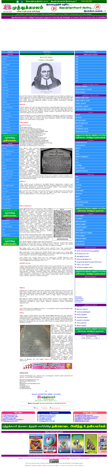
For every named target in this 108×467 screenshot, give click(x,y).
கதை (3, 76)
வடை (3, 182)
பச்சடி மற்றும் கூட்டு (6, 159)
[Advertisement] (54, 35)
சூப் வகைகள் (5, 191)
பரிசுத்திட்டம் (5, 133)
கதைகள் (90, 112)
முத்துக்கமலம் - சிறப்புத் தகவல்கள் (90, 95)
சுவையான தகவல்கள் (7, 107)
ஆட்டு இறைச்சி (5, 220)
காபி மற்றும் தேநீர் (6, 199)
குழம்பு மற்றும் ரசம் (6, 154)
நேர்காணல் (4, 73)
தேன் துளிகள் (5, 118)
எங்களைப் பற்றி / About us (32, 14)
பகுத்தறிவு (4, 67)
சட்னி (3, 162)
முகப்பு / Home (20, 14)
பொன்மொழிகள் (6, 64)
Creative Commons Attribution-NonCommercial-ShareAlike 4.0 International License (61, 463)
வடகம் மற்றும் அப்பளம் (7, 174)
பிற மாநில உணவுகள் (7, 205)
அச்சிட (37, 408)
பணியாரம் (4, 188)
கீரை (3, 156)
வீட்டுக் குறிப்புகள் (6, 208)
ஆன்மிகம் (4, 59)
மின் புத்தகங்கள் (6, 113)
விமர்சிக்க (45, 408)
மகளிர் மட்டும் (5, 96)
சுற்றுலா (4, 110)
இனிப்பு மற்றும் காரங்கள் (8, 145)
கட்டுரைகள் (90, 140)
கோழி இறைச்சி (5, 223)
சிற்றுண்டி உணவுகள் (7, 176)
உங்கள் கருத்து (66, 455)
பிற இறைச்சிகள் (6, 235)
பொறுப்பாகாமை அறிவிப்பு (53, 465)
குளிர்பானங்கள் (6, 196)
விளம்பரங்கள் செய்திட (41, 455)
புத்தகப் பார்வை (6, 104)
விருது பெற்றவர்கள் (6, 130)
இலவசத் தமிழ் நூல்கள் (90, 276)
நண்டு (3, 229)
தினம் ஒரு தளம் (6, 124)
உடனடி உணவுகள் (6, 202)
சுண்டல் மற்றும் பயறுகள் (8, 185)
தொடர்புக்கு (74, 455)
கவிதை (4, 81)
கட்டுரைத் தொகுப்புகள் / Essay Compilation (81, 14)
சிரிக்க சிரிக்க (5, 90)
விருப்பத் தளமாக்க (55, 408)
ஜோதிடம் (4, 61)
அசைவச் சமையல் (10, 218)
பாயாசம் (4, 194)
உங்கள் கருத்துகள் (79, 465)
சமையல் (4, 98)
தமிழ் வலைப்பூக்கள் (6, 116)
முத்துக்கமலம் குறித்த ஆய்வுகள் (91, 84)
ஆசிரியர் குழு (5, 56)
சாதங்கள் (4, 148)
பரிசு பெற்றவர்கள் (6, 127)
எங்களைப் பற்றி (31, 455)
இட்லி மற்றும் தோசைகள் (8, 151)
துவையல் (4, 165)
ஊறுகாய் (4, 168)
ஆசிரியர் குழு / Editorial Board (48, 14)
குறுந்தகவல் (5, 87)
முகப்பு (79, 455)
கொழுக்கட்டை (5, 179)
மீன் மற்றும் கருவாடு (7, 226)
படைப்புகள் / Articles (63, 14)
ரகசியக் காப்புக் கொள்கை (67, 465)
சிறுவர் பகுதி (5, 93)
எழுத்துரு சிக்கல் (58, 455)
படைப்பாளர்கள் (5, 121)
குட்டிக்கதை (5, 84)
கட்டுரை (4, 78)
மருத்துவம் (4, 101)
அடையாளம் (5, 70)
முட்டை (3, 232)
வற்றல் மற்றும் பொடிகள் (7, 171)
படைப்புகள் (50, 455)
